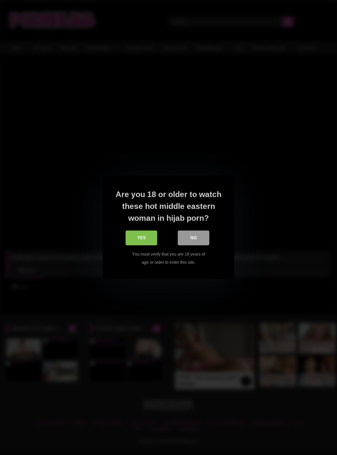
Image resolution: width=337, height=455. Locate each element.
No (193, 238)
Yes (141, 238)
